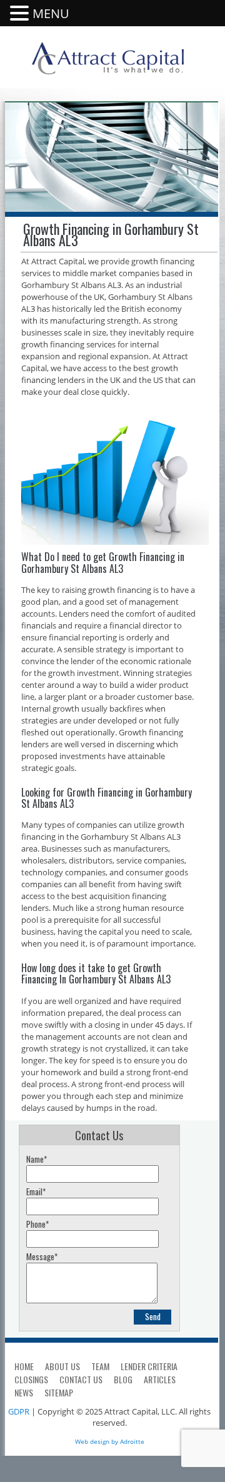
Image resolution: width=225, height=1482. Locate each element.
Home (24, 1366)
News (23, 1392)
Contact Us (80, 1379)
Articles (160, 1379)
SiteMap (58, 1392)
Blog (123, 1379)
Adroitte (132, 1441)
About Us (62, 1366)
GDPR (18, 1411)
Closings (31, 1379)
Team (100, 1366)
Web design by (96, 1441)
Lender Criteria (149, 1366)
